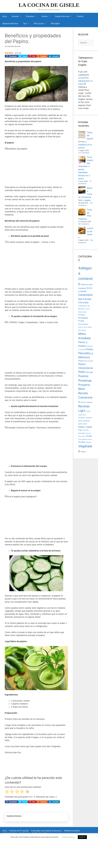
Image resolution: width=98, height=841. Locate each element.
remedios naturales (85, 418)
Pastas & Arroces (62, 16)
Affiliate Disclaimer (72, 831)
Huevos (80, 327)
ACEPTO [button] (82, 837)
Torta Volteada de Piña (85, 439)
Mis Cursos (39, 23)
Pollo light (89, 372)
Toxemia (88, 442)
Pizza (80, 361)
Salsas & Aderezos (10, 23)
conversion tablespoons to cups (85, 81)
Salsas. (81, 427)
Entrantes (30, 16)
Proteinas (85, 380)
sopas (89, 426)
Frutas (81, 321)
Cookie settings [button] (68, 837)
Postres (80, 16)
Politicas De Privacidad (19, 831)
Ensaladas (83, 318)
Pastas (89, 349)
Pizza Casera (88, 361)
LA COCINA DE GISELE (49, 5)
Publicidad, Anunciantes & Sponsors (46, 831)
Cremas (81, 315)
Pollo (81, 372)
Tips (25, 23)
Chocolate (83, 302)
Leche (85, 327)
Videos (83, 452)
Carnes (44, 16)
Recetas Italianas (86, 402)
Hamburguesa (83, 324)
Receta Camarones (85, 397)
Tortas (89, 436)
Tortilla (81, 442)
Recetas (15, 16)
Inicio (4, 16)
